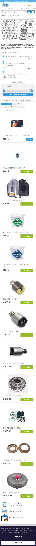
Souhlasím (18, 543)
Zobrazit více (17, 82)
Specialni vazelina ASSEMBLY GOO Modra (17, 64)
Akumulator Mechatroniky (19, 56)
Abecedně (20, 107)
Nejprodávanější (8, 107)
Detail (29, 139)
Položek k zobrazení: (18, 95)
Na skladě (8, 86)
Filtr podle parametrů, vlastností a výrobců (17, 100)
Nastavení (18, 537)
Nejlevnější (7, 104)
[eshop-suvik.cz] (5, 4)
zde (25, 532)
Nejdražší (17, 104)
